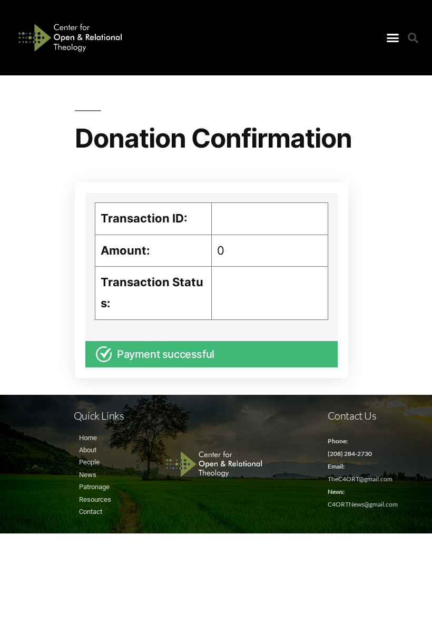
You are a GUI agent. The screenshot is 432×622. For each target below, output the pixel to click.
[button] (393, 38)
